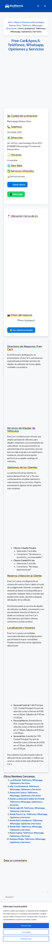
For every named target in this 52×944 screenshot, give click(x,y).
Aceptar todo (26, 926)
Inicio (10, 22)
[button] (38, 6)
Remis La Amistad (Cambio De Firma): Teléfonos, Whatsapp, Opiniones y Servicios (27, 801)
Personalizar (26, 932)
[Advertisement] (26, 78)
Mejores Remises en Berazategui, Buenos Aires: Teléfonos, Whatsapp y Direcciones (25, 25)
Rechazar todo (26, 939)
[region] (26, 923)
